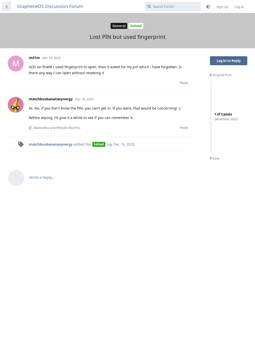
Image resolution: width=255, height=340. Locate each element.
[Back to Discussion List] (6, 6)
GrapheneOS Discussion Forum (50, 6)
